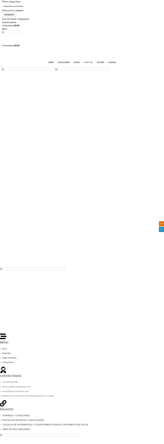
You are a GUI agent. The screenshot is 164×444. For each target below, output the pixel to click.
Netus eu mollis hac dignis (18, 135)
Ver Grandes (5, 124)
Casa (4, 59)
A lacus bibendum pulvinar (71, 135)
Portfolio (12, 59)
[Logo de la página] (11, 2)
